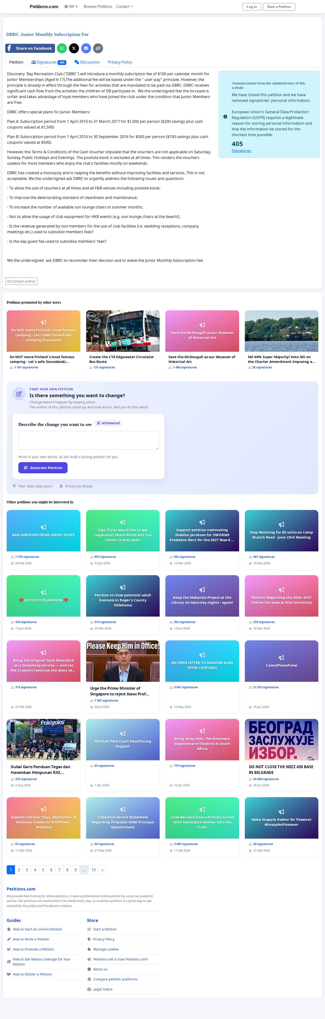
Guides (14, 920)
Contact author (23, 281)
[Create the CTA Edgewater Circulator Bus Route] (123, 341)
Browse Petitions (98, 7)
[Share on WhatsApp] (62, 48)
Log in (252, 7)
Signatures (50, 62)
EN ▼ (73, 6)
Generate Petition (46, 467)
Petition (16, 62)
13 (93, 869)
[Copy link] (98, 48)
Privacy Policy (120, 62)
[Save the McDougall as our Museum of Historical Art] (202, 341)
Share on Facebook (34, 48)
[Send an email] (86, 48)
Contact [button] (123, 7)
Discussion (89, 62)
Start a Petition (279, 7)
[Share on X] (74, 48)
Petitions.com (44, 6)
